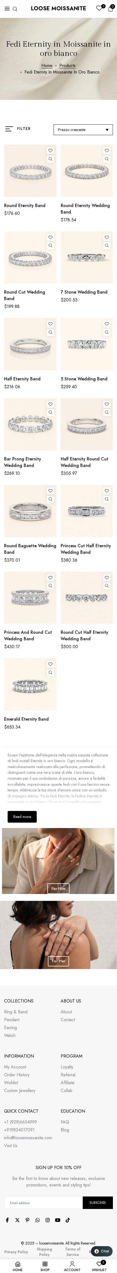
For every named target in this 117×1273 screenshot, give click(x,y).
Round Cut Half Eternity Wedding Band (84, 635)
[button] (102, 1251)
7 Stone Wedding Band (84, 292)
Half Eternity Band (22, 379)
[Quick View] (50, 159)
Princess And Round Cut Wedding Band (28, 635)
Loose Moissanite (58, 8)
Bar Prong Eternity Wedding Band (22, 462)
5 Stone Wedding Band (84, 379)
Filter (23, 128)
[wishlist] (99, 9)
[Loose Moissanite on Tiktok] (68, 1220)
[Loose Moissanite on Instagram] (48, 1220)
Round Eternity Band (24, 205)
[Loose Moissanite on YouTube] (58, 1220)
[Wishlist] (50, 150)
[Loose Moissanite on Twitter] (17, 1220)
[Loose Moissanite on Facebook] (7, 1220)
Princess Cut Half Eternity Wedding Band (86, 549)
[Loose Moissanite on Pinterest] (27, 1220)
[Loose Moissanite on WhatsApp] (38, 1220)
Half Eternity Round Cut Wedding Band (84, 462)
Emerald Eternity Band (26, 719)
